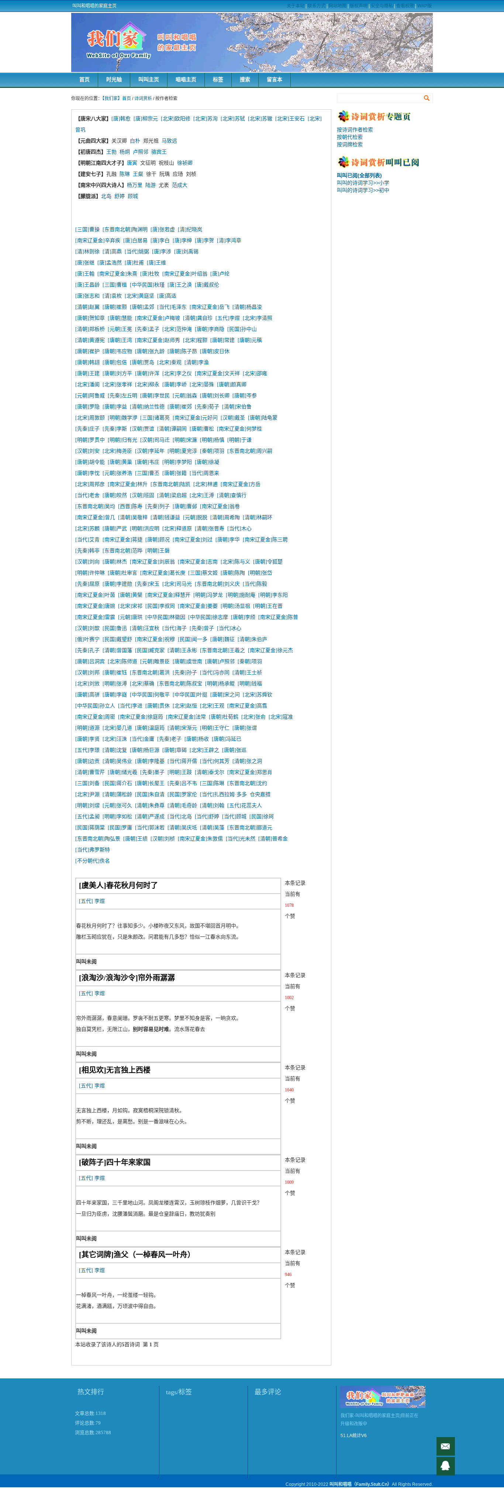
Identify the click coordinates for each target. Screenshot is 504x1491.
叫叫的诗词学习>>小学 (363, 183)
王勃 (111, 152)
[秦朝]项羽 (212, 451)
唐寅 (132, 163)
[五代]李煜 (227, 318)
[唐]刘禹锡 (186, 251)
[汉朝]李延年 (150, 451)
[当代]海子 (174, 628)
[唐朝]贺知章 (90, 318)
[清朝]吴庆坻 (182, 827)
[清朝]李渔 (196, 362)
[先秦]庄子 (87, 429)
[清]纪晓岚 (190, 229)
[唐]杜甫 (134, 262)
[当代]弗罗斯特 (92, 850)
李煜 (99, 901)
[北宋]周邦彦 (90, 484)
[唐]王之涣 (180, 285)
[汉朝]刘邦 (87, 672)
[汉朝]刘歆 (87, 628)
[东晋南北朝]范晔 (122, 550)
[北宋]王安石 (290, 118)
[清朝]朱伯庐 (252, 639)
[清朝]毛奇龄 (182, 805)
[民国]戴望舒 (117, 639)
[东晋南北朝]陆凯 (170, 484)
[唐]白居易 (135, 240)
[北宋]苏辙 (260, 118)
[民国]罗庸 (120, 827)
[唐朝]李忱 (87, 473)
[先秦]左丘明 (122, 395)
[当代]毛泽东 (172, 307)
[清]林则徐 (87, 251)
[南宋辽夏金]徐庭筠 (140, 717)
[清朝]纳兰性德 (147, 406)
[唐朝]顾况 (157, 539)
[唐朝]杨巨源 (144, 750)
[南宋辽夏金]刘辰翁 (152, 562)
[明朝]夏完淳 (182, 451)
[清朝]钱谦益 (165, 517)
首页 (84, 79)
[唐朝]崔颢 (115, 307)
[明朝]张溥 (115, 683)
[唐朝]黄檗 (130, 595)
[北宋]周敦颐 (90, 418)
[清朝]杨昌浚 (247, 307)
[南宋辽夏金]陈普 (278, 617)
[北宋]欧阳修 (175, 118)
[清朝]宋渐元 (182, 728)
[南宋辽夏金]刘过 (193, 539)
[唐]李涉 (161, 251)
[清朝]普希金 (273, 839)
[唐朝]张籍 (174, 473)
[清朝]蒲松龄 (117, 794)
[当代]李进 (130, 706)
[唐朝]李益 (115, 406)
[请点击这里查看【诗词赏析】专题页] (385, 121)
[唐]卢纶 (219, 274)
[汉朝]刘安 (87, 451)
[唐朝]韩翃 (87, 362)
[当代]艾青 (87, 539)
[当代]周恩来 (204, 473)
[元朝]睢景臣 (155, 661)
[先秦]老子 (169, 739)
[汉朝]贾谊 (142, 429)
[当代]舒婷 (207, 816)
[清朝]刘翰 (212, 805)
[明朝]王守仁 (214, 728)
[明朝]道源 (87, 728)
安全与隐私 (382, 5)
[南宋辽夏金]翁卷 (220, 506)
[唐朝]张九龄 (150, 351)
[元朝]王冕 (120, 329)
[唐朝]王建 (87, 373)
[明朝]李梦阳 (177, 462)
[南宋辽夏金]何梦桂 (239, 429)
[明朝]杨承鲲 (220, 683)
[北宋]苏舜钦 (257, 694)
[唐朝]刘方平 (117, 373)
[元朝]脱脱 (195, 517)
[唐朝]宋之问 (225, 694)
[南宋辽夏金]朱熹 (117, 274)
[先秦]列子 (157, 506)
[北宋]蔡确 (142, 683)
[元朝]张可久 (117, 805)
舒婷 (119, 196)
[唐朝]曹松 (202, 429)
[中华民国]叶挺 (190, 694)
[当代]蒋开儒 (182, 761)
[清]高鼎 (112, 251)
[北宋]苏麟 (87, 528)
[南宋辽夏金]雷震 (95, 617)
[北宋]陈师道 (122, 661)
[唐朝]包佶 (115, 362)
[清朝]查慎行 (231, 495)
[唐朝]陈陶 (233, 573)
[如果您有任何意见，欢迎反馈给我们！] (445, 1446)
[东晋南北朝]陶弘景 (97, 839)
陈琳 (125, 174)
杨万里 (134, 185)
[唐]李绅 (182, 240)
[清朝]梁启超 (172, 495)
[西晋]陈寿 (130, 506)
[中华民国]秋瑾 (147, 285)
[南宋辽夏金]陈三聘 (265, 539)
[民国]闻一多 (192, 639)
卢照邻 (140, 152)
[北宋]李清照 (257, 318)
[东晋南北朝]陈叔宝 (179, 683)
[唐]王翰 (84, 274)
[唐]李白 (160, 240)
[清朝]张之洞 (247, 761)
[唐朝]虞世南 (187, 661)
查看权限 (405, 5)
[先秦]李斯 (115, 429)
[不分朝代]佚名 (92, 861)
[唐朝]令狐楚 (268, 562)
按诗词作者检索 (355, 130)
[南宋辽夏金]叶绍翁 (184, 274)
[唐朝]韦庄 (147, 462)
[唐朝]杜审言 (122, 573)
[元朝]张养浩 (117, 473)
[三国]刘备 (87, 783)
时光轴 (114, 79)
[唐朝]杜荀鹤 (223, 717)
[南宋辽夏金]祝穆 (155, 639)
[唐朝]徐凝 (207, 462)
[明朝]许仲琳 (90, 573)
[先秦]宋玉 (147, 584)
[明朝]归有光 (122, 440)
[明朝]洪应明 (144, 528)
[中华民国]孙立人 (95, 706)
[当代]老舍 (87, 495)
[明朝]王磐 (157, 550)
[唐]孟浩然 (109, 262)
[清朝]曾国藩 (117, 650)
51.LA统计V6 (354, 1435)
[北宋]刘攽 (87, 683)
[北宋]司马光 (177, 584)
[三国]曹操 (87, 229)
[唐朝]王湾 (120, 340)
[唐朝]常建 (222, 340)
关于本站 (295, 5)
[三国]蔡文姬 (203, 573)
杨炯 (125, 152)
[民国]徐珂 (261, 816)
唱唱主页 (186, 79)
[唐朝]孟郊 (142, 307)
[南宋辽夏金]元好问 (195, 418)
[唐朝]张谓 (244, 728)
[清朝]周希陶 (225, 517)
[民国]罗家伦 (182, 794)
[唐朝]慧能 (120, 318)
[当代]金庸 (142, 739)
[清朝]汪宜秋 (144, 628)
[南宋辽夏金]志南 (198, 562)
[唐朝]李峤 (174, 384)
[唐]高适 (166, 296)
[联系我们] (445, 1466)
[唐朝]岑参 (244, 395)
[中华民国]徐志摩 (208, 617)
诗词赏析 (143, 98)
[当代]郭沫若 (150, 827)
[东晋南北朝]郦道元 (249, 827)
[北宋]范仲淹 (177, 329)
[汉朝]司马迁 (155, 440)
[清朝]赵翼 (87, 307)
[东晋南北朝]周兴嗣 (249, 451)
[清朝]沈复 (115, 750)
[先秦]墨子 (152, 772)
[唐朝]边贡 (87, 761)
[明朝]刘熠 (87, 805)
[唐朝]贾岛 (142, 362)
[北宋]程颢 (195, 340)
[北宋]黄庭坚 (139, 296)
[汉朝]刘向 (87, 562)
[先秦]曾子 (202, 628)
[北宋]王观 (212, 706)
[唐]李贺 (204, 240)
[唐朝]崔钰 (115, 672)
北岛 (106, 196)
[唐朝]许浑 (147, 373)
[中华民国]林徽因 (165, 617)
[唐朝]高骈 (87, 694)
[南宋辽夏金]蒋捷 (122, 539)
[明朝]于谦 (239, 440)
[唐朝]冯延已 (226, 739)
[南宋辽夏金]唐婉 (95, 606)
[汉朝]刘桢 (163, 839)
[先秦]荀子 (207, 406)
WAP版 (424, 5)
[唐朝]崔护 (87, 351)
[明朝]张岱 (260, 573)
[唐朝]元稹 (250, 340)
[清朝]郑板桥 (90, 329)
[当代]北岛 (180, 816)
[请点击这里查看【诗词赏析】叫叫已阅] (385, 167)
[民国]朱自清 (150, 794)
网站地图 (337, 5)
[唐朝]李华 (227, 539)
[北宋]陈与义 (235, 562)
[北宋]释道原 (177, 528)
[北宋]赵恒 (185, 706)
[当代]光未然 (240, 839)
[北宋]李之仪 (177, 373)
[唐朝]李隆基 (150, 761)
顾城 (133, 196)
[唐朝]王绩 (135, 839)
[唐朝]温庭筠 (150, 728)
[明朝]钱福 (250, 683)
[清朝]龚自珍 (198, 318)
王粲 (138, 174)
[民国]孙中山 (242, 329)
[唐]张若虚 (163, 229)
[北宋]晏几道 (117, 728)
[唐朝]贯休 (157, 706)
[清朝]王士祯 (247, 672)
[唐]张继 (84, 262)
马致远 (169, 141)
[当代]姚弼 (137, 251)
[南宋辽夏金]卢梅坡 (157, 318)
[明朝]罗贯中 (90, 440)
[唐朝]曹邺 (185, 506)
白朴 (135, 141)
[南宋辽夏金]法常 (186, 717)
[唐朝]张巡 (234, 750)
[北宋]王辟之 (204, 750)
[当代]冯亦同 (214, 672)
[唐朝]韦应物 (117, 351)
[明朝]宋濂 (185, 440)
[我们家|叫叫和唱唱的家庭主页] (252, 42)
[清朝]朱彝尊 (150, 805)
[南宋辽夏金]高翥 (247, 706)
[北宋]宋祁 (130, 606)
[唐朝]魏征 (222, 639)
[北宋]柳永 (147, 384)
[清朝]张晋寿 (209, 528)
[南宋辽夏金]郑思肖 (249, 772)
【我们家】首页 (116, 98)
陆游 (150, 185)
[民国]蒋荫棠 (90, 827)
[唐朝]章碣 (174, 750)
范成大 (179, 185)
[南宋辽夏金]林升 (128, 484)
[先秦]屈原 (87, 584)
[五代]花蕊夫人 (244, 805)
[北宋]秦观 (169, 362)
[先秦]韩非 (87, 550)
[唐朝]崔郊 (180, 406)
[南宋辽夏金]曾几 (95, 517)
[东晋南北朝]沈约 (247, 783)
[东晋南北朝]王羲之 (222, 650)
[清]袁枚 (114, 296)
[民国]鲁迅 (115, 628)
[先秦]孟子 (147, 329)
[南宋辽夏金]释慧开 (167, 595)
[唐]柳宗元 (146, 118)
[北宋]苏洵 (205, 118)
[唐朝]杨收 (196, 739)
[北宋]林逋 (205, 484)
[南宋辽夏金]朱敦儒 (200, 839)
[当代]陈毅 (255, 584)
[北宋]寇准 (281, 717)
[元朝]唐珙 (130, 617)
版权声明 (358, 5)
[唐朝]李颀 (243, 617)
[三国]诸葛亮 (155, 418)
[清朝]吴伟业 (117, 761)
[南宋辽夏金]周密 (95, 717)
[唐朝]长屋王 (150, 783)
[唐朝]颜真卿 (231, 384)
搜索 (245, 79)
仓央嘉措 (260, 794)
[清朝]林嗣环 (257, 517)
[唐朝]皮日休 (214, 351)
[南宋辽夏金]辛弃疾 (97, 240)
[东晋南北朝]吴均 (95, 506)
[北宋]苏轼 (233, 118)
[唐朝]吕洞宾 (90, 661)
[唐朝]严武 (115, 528)
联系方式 (316, 5)
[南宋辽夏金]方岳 (240, 484)
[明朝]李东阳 (273, 595)
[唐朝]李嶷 (115, 694)
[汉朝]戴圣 (233, 418)
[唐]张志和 (87, 296)
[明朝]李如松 (117, 816)
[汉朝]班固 (142, 495)
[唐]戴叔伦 (207, 285)
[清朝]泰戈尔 (209, 772)
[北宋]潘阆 (87, 384)
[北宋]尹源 (87, 794)
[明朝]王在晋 (268, 606)
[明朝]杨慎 (212, 440)
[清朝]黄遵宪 (90, 340)
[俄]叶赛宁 (87, 639)
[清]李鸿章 (229, 240)
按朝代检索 (350, 137)
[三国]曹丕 (147, 473)
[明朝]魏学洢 (122, 418)
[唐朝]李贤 (87, 739)
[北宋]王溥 (202, 495)
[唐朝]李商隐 (209, 329)
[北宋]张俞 (253, 717)
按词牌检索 (350, 144)
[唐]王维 (156, 262)
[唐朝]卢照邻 (220, 661)
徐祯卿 (185, 163)
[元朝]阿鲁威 (90, 395)
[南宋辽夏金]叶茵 (95, 595)
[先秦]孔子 (87, 650)
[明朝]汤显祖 (235, 606)
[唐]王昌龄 (87, 285)
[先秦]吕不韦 (182, 783)
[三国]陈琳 (212, 783)
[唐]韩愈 (121, 118)
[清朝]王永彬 (182, 650)
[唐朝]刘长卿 (214, 395)
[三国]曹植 (115, 285)
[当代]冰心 (229, 628)
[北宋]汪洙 (115, 739)
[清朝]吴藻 (212, 827)
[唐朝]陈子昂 (182, 351)
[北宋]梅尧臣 (117, 451)
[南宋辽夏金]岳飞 (209, 307)
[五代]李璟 (87, 750)
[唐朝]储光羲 (122, 772)
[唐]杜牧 (149, 274)
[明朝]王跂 (180, 772)
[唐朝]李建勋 (117, 584)
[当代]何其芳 (214, 761)
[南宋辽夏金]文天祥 (217, 373)
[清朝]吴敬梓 (133, 517)
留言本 (274, 79)
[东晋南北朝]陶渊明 (125, 229)
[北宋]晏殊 (202, 384)
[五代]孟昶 (87, 816)
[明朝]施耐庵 (240, 595)
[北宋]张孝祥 (117, 384)
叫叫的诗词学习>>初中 (363, 190)
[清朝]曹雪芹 (90, 772)
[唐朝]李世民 (155, 395)
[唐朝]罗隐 (87, 406)
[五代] (86, 901)
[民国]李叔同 (160, 606)
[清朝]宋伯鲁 (237, 406)
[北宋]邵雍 (255, 373)
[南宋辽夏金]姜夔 (198, 606)
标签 (218, 79)
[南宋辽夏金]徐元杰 (270, 650)
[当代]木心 (239, 528)
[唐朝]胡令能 (90, 462)
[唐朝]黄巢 (120, 462)
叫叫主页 (148, 79)
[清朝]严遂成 (150, 816)
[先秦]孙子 (185, 672)
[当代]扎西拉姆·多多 (225, 794)
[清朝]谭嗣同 (172, 429)
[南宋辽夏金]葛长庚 (162, 573)
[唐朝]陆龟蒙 (262, 418)
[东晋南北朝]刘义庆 (217, 584)
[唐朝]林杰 (115, 562)
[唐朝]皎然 (115, 495)
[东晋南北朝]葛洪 (150, 672)
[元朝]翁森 (185, 395)
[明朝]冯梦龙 (208, 595)
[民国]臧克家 (150, 650)
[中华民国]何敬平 (150, 694)
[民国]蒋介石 (117, 783)
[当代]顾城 (234, 816)
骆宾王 (159, 152)
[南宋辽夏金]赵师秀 (157, 340)
